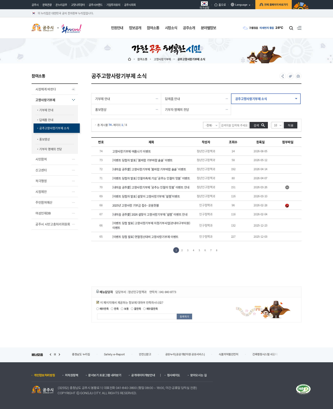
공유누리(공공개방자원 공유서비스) (185, 354)
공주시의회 (130, 5)
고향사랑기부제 (162, 59)
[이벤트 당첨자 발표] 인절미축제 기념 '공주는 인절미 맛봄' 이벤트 (151, 178)
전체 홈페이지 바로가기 (276, 4)
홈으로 (222, 5)
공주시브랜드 (96, 5)
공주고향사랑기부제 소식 (191, 59)
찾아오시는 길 (198, 375)
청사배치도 (173, 375)
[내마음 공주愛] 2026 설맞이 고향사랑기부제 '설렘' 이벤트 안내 (150, 214)
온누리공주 (61, 5)
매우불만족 (152, 308)
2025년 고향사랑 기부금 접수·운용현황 (135, 205)
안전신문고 (145, 354)
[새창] (71, 25)
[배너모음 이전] (50, 354)
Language (241, 4)
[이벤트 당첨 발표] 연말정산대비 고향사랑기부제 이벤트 (145, 237)
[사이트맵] (299, 27)
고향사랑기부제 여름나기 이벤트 (131, 151)
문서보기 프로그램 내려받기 (104, 375)
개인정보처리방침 (44, 375)
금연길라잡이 (299, 354)
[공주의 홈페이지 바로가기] (58, 24)
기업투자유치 (113, 5)
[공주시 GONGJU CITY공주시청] (42, 27)
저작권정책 (71, 375)
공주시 (35, 5)
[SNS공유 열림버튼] (283, 76)
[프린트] (298, 76)
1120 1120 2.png (287, 187)
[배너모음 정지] (55, 354)
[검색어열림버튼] (291, 28)
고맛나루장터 (78, 5)
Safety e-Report (114, 354)
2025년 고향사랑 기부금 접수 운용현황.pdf (287, 205)
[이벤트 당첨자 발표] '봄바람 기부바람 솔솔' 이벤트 (142, 160)
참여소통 (142, 59)
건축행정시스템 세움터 (265, 354)
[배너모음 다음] (59, 354)
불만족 (137, 308)
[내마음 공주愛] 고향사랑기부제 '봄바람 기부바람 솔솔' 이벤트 (149, 169)
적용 (290, 125)
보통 (126, 308)
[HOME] (129, 59)
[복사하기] (290, 76)
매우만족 (104, 308)
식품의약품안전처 (228, 354)
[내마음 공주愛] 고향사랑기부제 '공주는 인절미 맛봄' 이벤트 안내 (150, 187)
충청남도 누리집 (81, 354)
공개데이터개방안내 (143, 375)
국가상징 (204, 7)
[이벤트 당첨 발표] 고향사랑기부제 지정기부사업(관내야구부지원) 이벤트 (151, 225)
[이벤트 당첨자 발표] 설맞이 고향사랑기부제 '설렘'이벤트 (146, 196)
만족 (116, 308)
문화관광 (47, 5)
